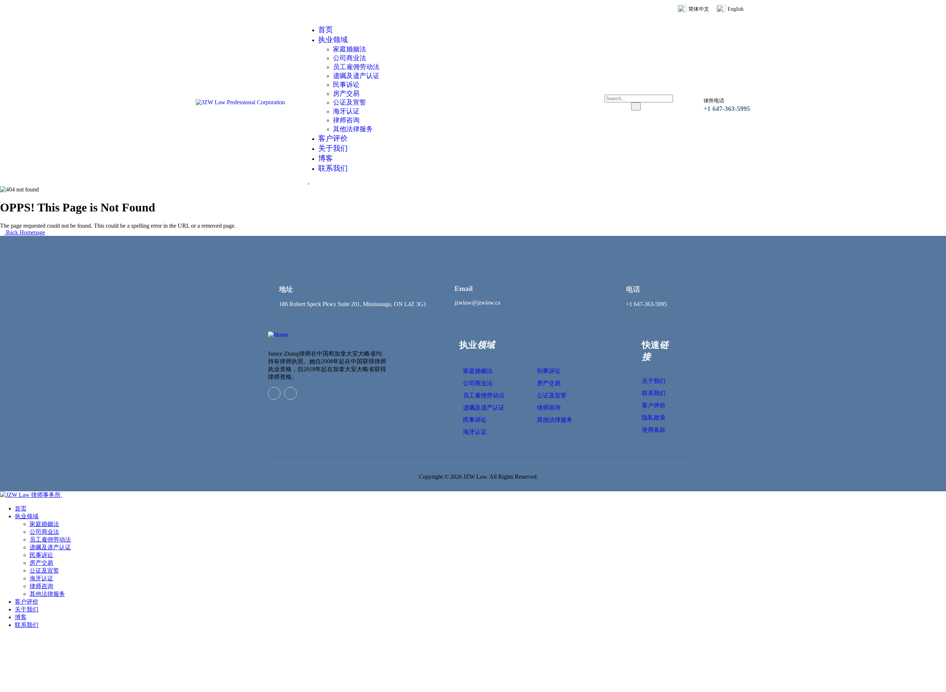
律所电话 (714, 101)
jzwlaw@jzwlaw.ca (477, 302)
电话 (633, 289)
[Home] (278, 335)
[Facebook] (290, 393)
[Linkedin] (274, 393)
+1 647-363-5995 (727, 108)
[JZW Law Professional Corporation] (240, 102)
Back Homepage (24, 232)
